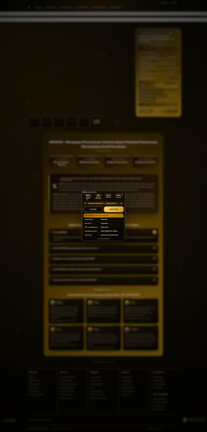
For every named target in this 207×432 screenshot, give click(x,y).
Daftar (114, 209)
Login (93, 209)
